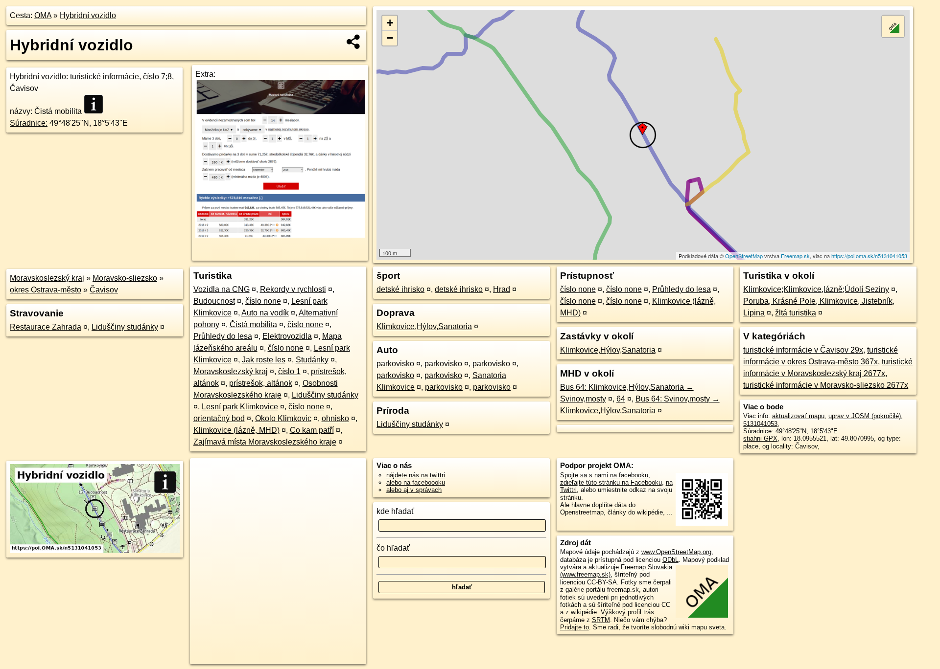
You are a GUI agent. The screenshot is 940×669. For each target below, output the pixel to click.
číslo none (263, 301)
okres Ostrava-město (45, 290)
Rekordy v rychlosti (293, 289)
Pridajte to (574, 627)
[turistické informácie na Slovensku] (96, 104)
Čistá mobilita (253, 324)
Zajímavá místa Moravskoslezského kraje (264, 442)
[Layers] (893, 26)
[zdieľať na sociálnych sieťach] (353, 41)
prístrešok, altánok (260, 383)
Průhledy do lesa (222, 336)
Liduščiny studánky (125, 327)
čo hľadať (393, 548)
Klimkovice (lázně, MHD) (236, 430)
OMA (42, 15)
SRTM (601, 620)
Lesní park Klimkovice (240, 406)
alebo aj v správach (414, 489)
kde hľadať (395, 511)
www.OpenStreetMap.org (676, 552)
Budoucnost (214, 301)
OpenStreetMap (744, 256)
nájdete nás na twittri (415, 475)
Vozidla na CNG (221, 289)
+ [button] (390, 23)
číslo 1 (289, 371)
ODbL (670, 559)
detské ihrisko (400, 289)
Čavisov (104, 290)
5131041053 (760, 423)
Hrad (501, 289)
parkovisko (395, 363)
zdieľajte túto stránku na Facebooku (611, 482)
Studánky (312, 360)
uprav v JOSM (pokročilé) (864, 416)
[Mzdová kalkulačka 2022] (280, 235)
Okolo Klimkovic (283, 418)
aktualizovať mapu (798, 416)
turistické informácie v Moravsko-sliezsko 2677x (825, 385)
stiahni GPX (760, 438)
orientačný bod (219, 418)
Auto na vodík (265, 313)
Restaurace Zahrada (45, 327)
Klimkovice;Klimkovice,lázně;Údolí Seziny (816, 289)
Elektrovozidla (287, 336)
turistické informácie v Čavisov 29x (803, 350)
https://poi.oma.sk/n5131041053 (869, 256)
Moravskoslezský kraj (47, 278)
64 (620, 399)
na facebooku (629, 475)
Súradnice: (28, 123)
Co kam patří (312, 430)
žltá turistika (795, 313)
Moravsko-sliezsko (125, 278)
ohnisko (335, 418)
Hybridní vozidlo (88, 15)
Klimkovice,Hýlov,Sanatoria (424, 326)
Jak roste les (263, 360)
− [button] (390, 38)
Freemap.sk (795, 256)
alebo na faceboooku (415, 482)
